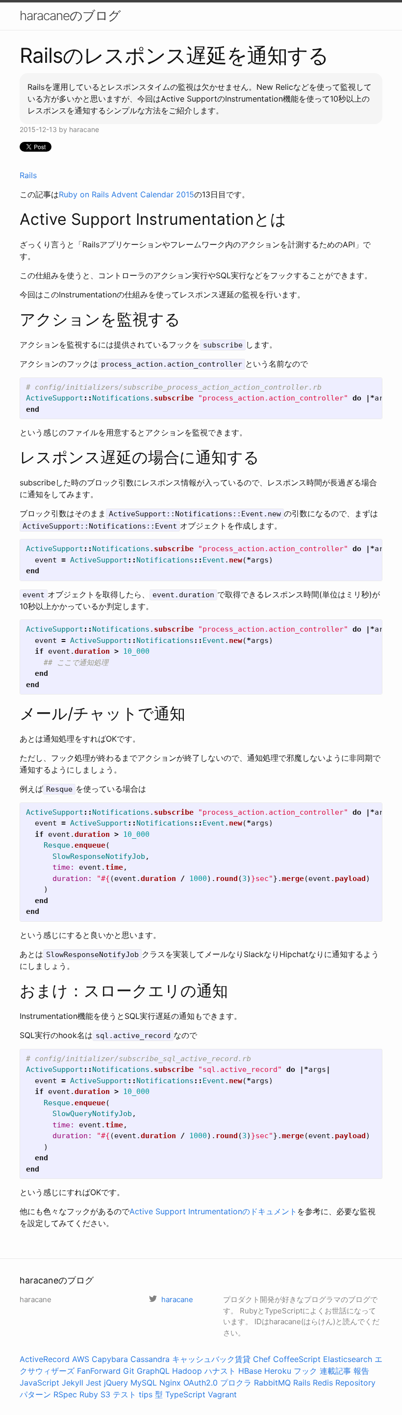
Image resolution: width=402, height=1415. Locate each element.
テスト (124, 1394)
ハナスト (220, 1371)
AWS (80, 1359)
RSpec (65, 1394)
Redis (323, 1383)
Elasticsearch (347, 1359)
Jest (93, 1383)
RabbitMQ (272, 1383)
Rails (28, 175)
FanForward (99, 1371)
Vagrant (222, 1394)
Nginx (170, 1383)
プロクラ (235, 1383)
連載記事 (335, 1371)
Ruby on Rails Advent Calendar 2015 (126, 194)
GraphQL (153, 1371)
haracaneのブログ (70, 15)
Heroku (277, 1371)
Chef (262, 1359)
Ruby (88, 1394)
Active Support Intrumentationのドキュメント (213, 1211)
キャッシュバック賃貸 (211, 1359)
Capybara (110, 1359)
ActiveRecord (45, 1359)
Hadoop (187, 1371)
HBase (250, 1371)
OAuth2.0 (200, 1383)
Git (128, 1371)
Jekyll (72, 1383)
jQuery (116, 1383)
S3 (105, 1394)
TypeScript (185, 1394)
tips (145, 1394)
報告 (361, 1371)
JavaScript (39, 1383)
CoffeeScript (297, 1359)
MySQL (143, 1383)
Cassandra (150, 1359)
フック (305, 1371)
